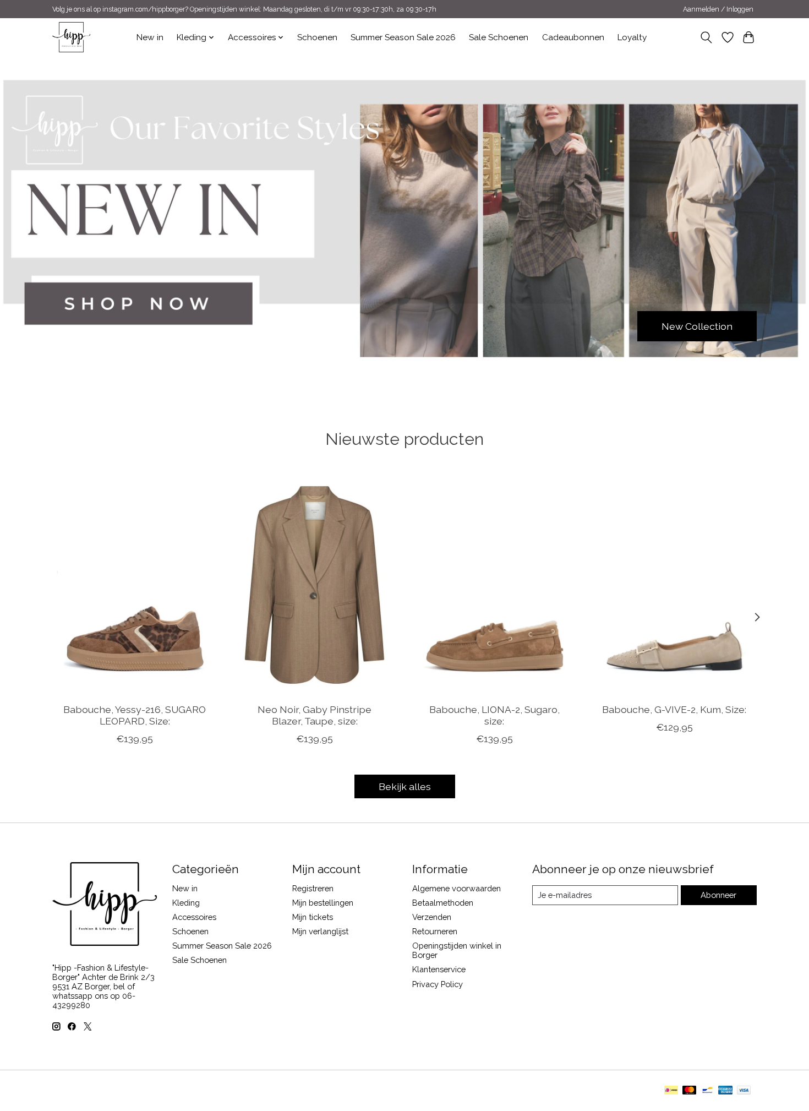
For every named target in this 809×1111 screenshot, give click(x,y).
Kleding (186, 902)
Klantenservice (439, 969)
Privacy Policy (437, 984)
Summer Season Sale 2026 (403, 37)
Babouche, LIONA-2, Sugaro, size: (494, 714)
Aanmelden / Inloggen (718, 9)
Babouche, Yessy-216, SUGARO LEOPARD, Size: (134, 714)
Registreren (313, 888)
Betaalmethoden (442, 902)
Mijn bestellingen (322, 902)
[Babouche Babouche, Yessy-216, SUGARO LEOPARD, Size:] (134, 584)
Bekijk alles (405, 786)
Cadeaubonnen (573, 37)
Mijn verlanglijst (320, 931)
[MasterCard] (689, 1091)
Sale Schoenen (498, 37)
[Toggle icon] (706, 37)
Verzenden (431, 917)
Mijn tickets (312, 917)
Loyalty (632, 37)
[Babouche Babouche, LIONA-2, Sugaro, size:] (494, 584)
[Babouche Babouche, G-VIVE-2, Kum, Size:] (674, 584)
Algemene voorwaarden (456, 888)
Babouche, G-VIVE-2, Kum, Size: (674, 709)
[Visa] (744, 1091)
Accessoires (194, 917)
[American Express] (725, 1091)
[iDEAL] (671, 1091)
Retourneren (434, 931)
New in (149, 37)
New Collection (697, 325)
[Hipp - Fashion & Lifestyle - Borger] (71, 37)
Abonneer (718, 895)
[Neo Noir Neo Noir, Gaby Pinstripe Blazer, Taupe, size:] (314, 584)
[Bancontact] (707, 1091)
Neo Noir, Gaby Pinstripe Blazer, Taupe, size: (314, 714)
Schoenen (317, 37)
